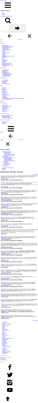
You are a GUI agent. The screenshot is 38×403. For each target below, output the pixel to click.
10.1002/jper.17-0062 (5, 260)
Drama (3, 51)
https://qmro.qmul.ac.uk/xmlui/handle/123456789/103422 (12, 194)
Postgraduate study (5, 70)
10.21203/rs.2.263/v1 (5, 312)
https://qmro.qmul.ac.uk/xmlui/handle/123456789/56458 (11, 279)
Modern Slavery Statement (6, 351)
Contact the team (7, 163)
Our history (4, 91)
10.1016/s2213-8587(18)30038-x (7, 247)
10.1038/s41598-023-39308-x (6, 213)
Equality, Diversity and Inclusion (7, 99)
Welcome (3, 88)
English (3, 54)
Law (3, 58)
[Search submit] (17, 28)
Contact (3, 326)
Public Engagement (5, 339)
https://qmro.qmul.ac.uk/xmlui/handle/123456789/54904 (11, 261)
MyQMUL (4, 332)
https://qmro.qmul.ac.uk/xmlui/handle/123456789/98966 (11, 187)
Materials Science (5, 60)
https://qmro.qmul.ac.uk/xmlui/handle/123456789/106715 (12, 179)
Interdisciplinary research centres (7, 117)
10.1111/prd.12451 (4, 226)
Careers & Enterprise (5, 325)
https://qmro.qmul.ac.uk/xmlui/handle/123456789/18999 (11, 286)
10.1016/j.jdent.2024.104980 (6, 200)
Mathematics (4, 61)
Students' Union (4, 343)
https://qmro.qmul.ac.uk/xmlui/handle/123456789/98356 (11, 221)
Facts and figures (5, 93)
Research (1, 139)
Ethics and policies (7, 153)
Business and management (6, 47)
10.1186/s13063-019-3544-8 (6, 239)
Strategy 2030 (4, 342)
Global (3, 92)
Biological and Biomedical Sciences (8, 46)
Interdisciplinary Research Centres (9, 160)
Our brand (4, 336)
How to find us (4, 89)
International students (5, 72)
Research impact (5, 111)
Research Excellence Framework (9, 155)
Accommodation (5, 80)
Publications (4, 108)
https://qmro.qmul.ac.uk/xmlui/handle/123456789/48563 (11, 254)
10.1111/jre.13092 (4, 220)
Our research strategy (7, 152)
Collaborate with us (5, 121)
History (3, 57)
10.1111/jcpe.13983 (4, 193)
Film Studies (4, 55)
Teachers (3, 344)
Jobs (3, 331)
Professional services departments (7, 338)
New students (4, 333)
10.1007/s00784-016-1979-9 (6, 285)
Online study (4, 71)
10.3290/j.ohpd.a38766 (5, 278)
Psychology (4, 65)
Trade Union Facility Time (6, 346)
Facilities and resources (6, 107)
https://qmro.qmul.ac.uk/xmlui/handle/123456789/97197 (11, 201)
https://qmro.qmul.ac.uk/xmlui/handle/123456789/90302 (11, 214)
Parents (3, 337)
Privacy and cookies (5, 349)
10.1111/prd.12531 (4, 206)
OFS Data (4, 353)
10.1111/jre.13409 (4, 178)
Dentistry (3, 50)
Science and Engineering (8, 159)
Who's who (4, 95)
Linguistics (4, 59)
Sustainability (4, 96)
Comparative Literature (6, 48)
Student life (4, 82)
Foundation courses (5, 45)
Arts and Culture (5, 97)
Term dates (4, 345)
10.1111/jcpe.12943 (4, 267)
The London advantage (6, 83)
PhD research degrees (5, 109)
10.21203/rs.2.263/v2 (5, 318)
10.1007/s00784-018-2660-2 (6, 253)
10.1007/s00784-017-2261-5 (6, 273)
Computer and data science (6, 49)
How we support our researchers (9, 154)
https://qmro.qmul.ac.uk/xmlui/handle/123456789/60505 (11, 240)
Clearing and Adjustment (6, 76)
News (3, 110)
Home (1, 39)
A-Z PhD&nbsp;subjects (6, 75)
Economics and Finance (6, 52)
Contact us (4, 122)
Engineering (4, 53)
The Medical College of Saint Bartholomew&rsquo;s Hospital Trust (12, 98)
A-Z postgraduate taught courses (7, 74)
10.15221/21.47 (4, 233)
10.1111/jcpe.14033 (4, 186)
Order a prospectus (5, 335)
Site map (3, 350)
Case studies (4, 123)
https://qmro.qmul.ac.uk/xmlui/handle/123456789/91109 (11, 207)
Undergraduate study (5, 69)
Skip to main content (3, 0)
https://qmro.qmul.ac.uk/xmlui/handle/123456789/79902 (11, 227)
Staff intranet (4, 341)
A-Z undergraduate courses (6, 73)
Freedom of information (6, 94)
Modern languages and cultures (7, 63)
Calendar (3, 90)
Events (3, 327)
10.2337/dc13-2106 (4, 296)
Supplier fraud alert (5, 352)
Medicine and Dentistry (6, 116)
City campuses (4, 81)
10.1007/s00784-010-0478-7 (6, 307)
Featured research (5, 106)
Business (3, 324)
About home (4, 87)
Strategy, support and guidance (7, 105)
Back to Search (35, 174)
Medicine (3, 62)
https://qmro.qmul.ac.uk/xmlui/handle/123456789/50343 (11, 248)
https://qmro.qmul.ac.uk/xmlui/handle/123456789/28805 (11, 274)
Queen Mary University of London (7, 167)
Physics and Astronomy (6, 64)
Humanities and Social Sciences (7, 115)
